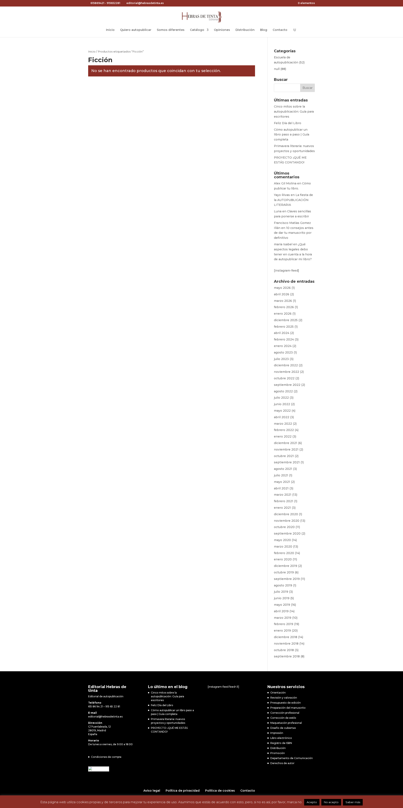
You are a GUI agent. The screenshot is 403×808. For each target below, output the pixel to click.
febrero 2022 (284, 430)
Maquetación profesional (286, 722)
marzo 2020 (283, 546)
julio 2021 (281, 475)
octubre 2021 (284, 456)
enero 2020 (283, 559)
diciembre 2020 (286, 514)
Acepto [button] (312, 802)
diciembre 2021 (285, 443)
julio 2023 (281, 359)
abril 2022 (281, 417)
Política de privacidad (183, 790)
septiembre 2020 (287, 533)
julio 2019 (281, 592)
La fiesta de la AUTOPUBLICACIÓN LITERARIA (293, 200)
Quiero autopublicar (135, 30)
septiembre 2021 (287, 462)
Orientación (278, 692)
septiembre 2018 (287, 656)
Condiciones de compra (106, 756)
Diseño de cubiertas (283, 727)
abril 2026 (281, 294)
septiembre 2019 (287, 579)
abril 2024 (281, 333)
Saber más (352, 802)
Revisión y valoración (283, 697)
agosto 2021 (283, 469)
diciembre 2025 (286, 320)
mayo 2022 (282, 411)
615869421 (97, 3)
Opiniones (222, 30)
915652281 (113, 3)
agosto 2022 (283, 391)
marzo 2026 (283, 301)
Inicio (110, 30)
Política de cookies (220, 790)
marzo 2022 (283, 424)
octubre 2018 (284, 650)
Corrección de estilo (283, 717)
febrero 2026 (284, 307)
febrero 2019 (283, 624)
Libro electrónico (281, 738)
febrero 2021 (283, 501)
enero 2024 (283, 346)
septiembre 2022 (287, 385)
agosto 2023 (283, 352)
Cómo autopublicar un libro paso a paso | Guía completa (291, 135)
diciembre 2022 (286, 365)
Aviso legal (151, 790)
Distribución (245, 30)
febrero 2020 (284, 553)
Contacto (280, 30)
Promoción (277, 753)
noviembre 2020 (286, 521)
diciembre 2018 (285, 637)
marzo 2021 (282, 495)
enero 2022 (283, 436)
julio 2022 (281, 397)
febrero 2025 (284, 326)
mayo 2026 (282, 288)
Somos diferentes (170, 30)
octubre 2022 (284, 378)
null (277, 69)
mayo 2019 (282, 605)
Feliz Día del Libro (287, 123)
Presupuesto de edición (285, 702)
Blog (263, 30)
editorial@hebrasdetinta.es (105, 716)
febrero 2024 (284, 339)
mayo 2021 (282, 482)
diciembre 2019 (285, 566)
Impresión (276, 732)
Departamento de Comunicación (291, 758)
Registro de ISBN (281, 743)
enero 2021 (282, 508)
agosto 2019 (283, 585)
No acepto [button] (331, 802)
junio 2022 (282, 404)
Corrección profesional (284, 712)
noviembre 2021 (286, 449)
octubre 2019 (284, 572)
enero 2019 (282, 630)
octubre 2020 (284, 527)
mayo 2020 (282, 540)
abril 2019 (281, 611)
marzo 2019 (282, 618)
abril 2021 (281, 488)
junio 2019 (281, 598)
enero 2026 (283, 313)
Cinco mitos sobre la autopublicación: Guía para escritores (294, 111)
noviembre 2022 (286, 372)
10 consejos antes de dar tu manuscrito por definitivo (293, 233)
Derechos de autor (282, 763)
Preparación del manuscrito (288, 707)
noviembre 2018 (286, 643)
